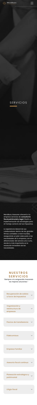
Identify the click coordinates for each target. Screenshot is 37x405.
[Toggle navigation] (32, 3)
